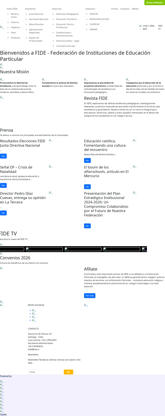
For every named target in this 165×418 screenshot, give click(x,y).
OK (68, 372)
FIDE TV (160, 27)
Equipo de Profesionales (36, 39)
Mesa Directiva (36, 24)
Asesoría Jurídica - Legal (67, 40)
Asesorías (56, 8)
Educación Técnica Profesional (65, 26)
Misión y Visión (15, 15)
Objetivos (15, 27)
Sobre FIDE (12, 8)
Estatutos (15, 37)
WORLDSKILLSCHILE (99, 19)
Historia (15, 22)
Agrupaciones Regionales (36, 31)
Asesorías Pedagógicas (67, 14)
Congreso (125, 8)
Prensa (114, 8)
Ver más (90, 295)
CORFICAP (95, 24)
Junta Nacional (36, 14)
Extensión (90, 8)
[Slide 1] (82, 65)
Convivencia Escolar (65, 46)
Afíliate (135, 8)
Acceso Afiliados (154, 2)
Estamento (30, 8)
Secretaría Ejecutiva (38, 19)
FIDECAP (94, 14)
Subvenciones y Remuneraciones (64, 34)
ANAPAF (93, 29)
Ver (3, 156)
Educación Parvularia (66, 19)
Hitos (13, 32)
